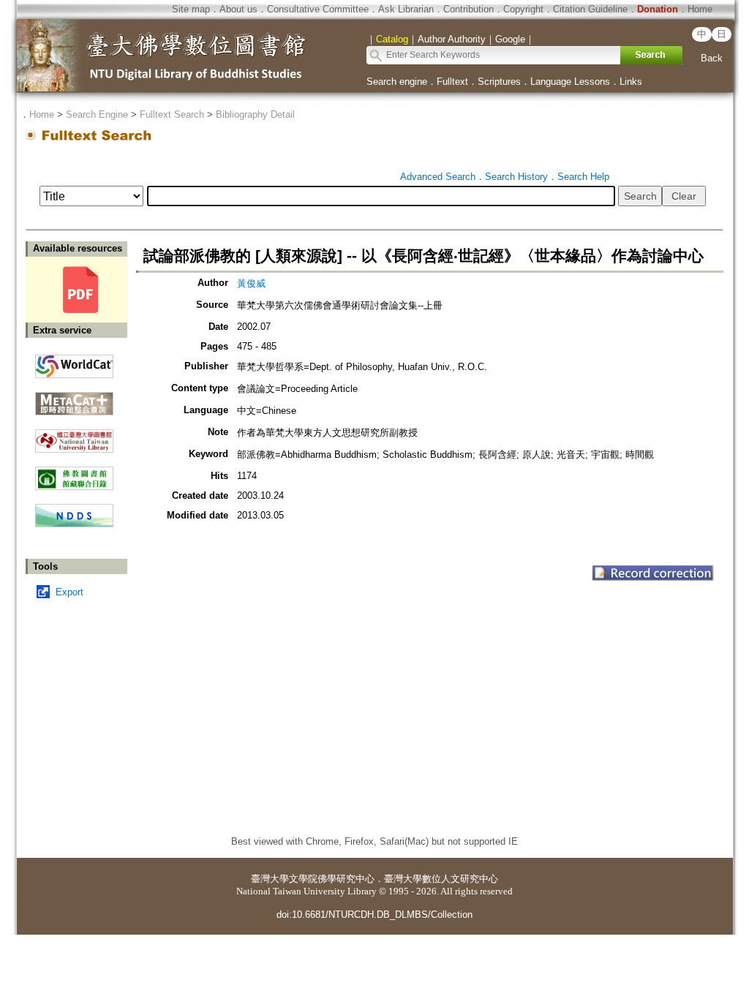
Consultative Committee (318, 9)
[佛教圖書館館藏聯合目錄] (74, 473)
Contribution (468, 9)
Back (712, 58)
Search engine (396, 81)
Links (631, 81)
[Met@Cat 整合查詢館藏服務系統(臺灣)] (74, 398)
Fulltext (452, 81)
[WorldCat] (74, 362)
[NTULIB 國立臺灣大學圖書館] (74, 435)
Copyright (523, 9)
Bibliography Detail (255, 114)
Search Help (583, 176)
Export (69, 592)
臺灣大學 (270, 878)
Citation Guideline (590, 9)
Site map (191, 9)
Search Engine (97, 114)
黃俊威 (251, 283)
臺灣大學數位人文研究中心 (441, 878)
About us (238, 9)
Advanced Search (437, 176)
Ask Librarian (406, 9)
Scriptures (499, 81)
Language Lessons (570, 81)
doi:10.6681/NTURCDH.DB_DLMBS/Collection (374, 914)
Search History (516, 176)
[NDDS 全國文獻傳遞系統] (74, 524)
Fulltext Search (172, 114)
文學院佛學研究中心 (331, 878)
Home (700, 9)
